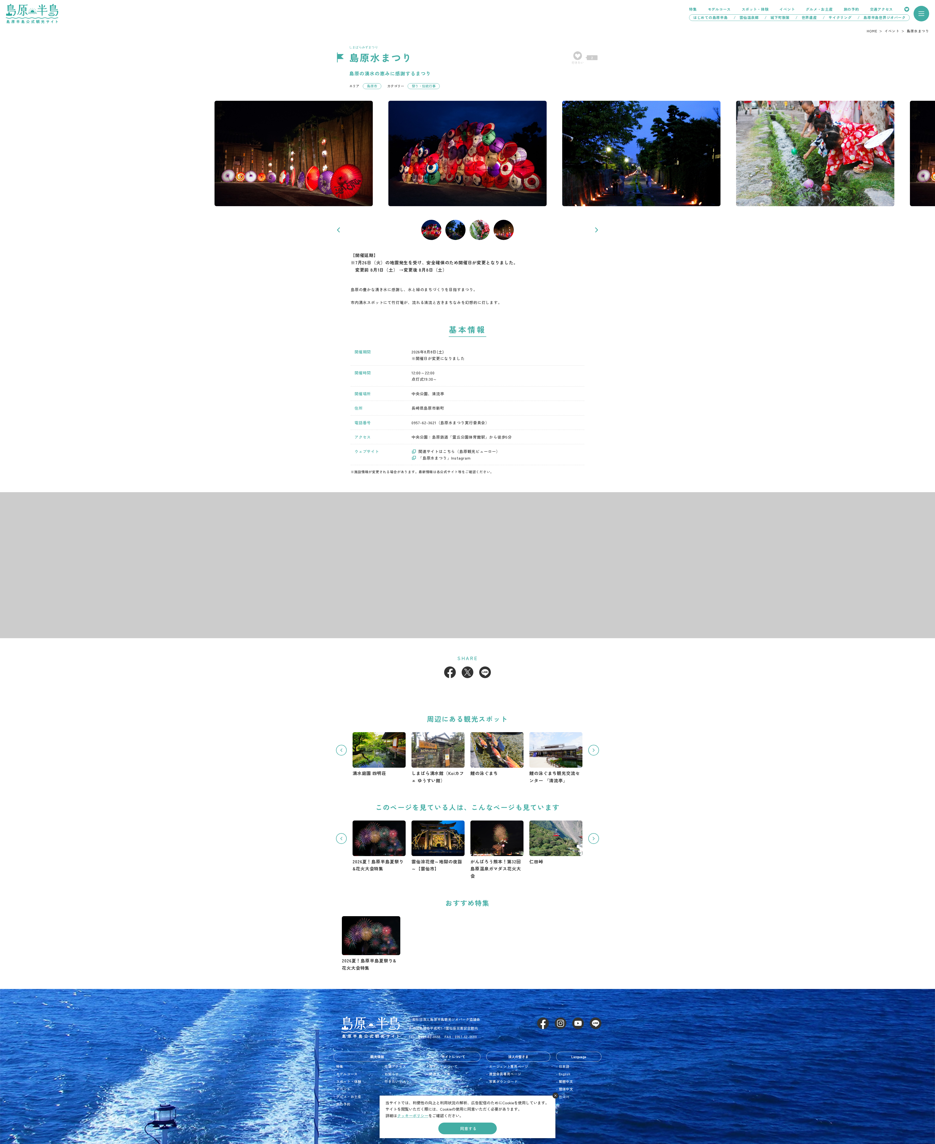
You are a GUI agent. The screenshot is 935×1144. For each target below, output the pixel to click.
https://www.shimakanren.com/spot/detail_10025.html (555, 843)
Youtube (578, 1023)
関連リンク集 (439, 1073)
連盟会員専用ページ (505, 1073)
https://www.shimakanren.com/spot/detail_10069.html (379, 754)
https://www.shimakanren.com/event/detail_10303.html (438, 846)
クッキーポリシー (412, 1115)
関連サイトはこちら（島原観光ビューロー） (459, 451)
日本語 (564, 1066)
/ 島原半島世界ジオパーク (884, 17)
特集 (693, 9)
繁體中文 (566, 1081)
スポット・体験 (755, 9)
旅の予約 (851, 9)
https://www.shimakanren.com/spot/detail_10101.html (555, 758)
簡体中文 (566, 1089)
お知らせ (391, 1073)
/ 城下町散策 (777, 17)
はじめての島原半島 (708, 17)
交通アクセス (881, 9)
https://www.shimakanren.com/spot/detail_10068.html (438, 758)
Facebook (450, 672)
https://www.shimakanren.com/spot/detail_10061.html (497, 754)
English (564, 1073)
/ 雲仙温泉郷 (746, 17)
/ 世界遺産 (806, 17)
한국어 (564, 1096)
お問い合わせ (439, 1089)
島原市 (372, 85)
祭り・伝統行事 (424, 85)
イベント (787, 9)
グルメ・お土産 (819, 9)
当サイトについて (443, 1066)
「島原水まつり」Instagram (444, 458)
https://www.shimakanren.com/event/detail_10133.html (497, 850)
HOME (872, 30)
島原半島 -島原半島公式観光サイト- (32, 13)
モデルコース (719, 9)
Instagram (560, 1023)
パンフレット (439, 1081)
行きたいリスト (907, 9)
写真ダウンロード (503, 1081)
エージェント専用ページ (508, 1066)
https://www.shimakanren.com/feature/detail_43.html (379, 846)
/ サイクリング (837, 17)
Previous (338, 230)
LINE (485, 672)
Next (596, 230)
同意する (468, 1128)
